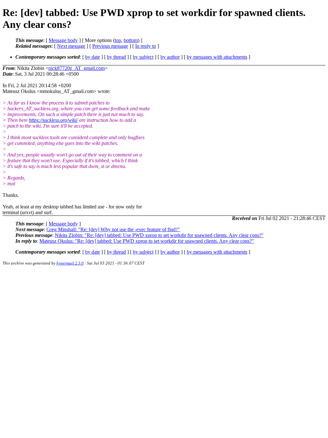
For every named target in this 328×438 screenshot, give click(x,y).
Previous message (110, 46)
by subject (143, 57)
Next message (71, 46)
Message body (63, 40)
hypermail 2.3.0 (70, 263)
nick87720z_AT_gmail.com (76, 68)
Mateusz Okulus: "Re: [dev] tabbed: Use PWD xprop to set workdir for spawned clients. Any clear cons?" (146, 241)
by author (170, 57)
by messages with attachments (217, 57)
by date (92, 57)
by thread (116, 57)
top (118, 40)
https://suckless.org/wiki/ (53, 120)
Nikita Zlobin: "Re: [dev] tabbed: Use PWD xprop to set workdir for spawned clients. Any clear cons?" (159, 235)
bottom (131, 40)
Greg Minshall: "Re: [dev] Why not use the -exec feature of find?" (113, 229)
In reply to (145, 46)
